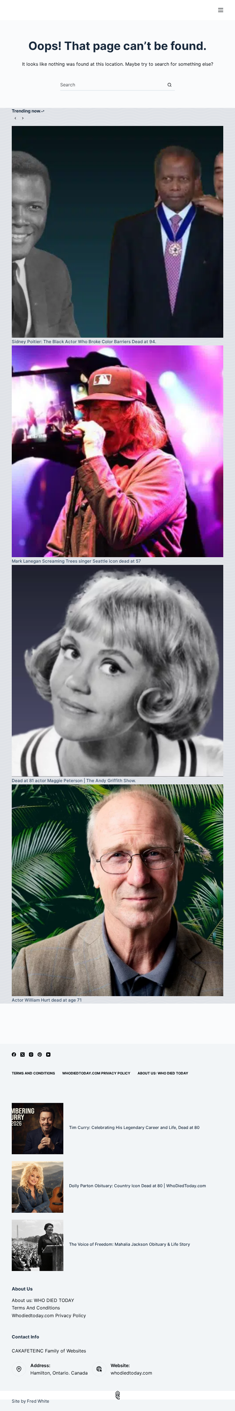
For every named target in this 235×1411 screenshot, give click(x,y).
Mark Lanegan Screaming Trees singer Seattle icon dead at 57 (76, 561)
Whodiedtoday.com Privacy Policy (96, 1073)
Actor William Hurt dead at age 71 (47, 1000)
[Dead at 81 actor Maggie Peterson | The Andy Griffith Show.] (117, 671)
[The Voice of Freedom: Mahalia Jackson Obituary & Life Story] (37, 1245)
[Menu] (220, 10)
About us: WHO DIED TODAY (163, 1073)
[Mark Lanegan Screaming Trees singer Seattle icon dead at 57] (117, 451)
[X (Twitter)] (22, 1054)
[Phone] (117, 1397)
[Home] (117, 1393)
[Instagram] (31, 1054)
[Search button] (169, 84)
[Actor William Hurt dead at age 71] (117, 890)
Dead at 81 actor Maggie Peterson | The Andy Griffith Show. (74, 780)
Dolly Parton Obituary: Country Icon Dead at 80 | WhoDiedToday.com (137, 1185)
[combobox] (112, 84)
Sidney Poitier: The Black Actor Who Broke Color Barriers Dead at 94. (84, 341)
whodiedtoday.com (131, 1373)
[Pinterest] (40, 1054)
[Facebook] (14, 1054)
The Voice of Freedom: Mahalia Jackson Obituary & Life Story (129, 1244)
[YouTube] (48, 1054)
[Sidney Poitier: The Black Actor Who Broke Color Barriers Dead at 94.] (117, 232)
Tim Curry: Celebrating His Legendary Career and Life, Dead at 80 (134, 1127)
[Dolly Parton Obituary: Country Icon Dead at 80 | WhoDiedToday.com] (37, 1187)
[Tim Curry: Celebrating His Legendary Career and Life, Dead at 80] (37, 1129)
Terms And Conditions (33, 1073)
